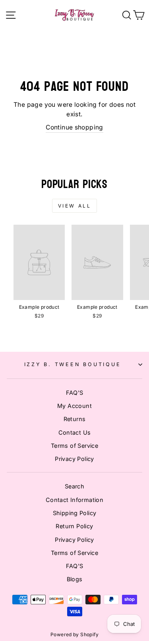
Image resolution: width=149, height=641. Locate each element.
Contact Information (74, 499)
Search (74, 486)
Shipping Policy (75, 513)
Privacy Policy (74, 458)
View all (74, 206)
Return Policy (74, 526)
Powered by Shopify (74, 634)
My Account (74, 405)
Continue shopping (74, 127)
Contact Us (74, 432)
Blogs (75, 579)
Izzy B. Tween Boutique (72, 364)
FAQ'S (74, 392)
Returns (75, 419)
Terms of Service (74, 445)
